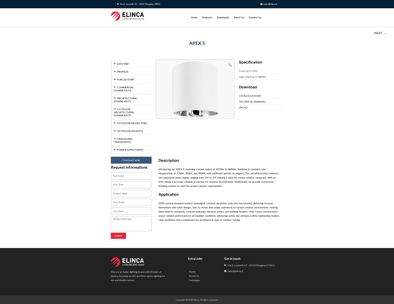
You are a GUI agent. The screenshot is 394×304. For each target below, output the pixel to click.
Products (207, 17)
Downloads (223, 17)
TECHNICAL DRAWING (252, 101)
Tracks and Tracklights (123, 140)
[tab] (132, 64)
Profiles (122, 71)
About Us (239, 17)
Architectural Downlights (125, 100)
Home (194, 17)
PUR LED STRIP (125, 79)
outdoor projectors (132, 123)
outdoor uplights (130, 130)
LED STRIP (123, 63)
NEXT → (380, 33)
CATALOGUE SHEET (250, 95)
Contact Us (255, 17)
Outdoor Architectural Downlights (124, 112)
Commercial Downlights (124, 89)
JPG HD (243, 107)
